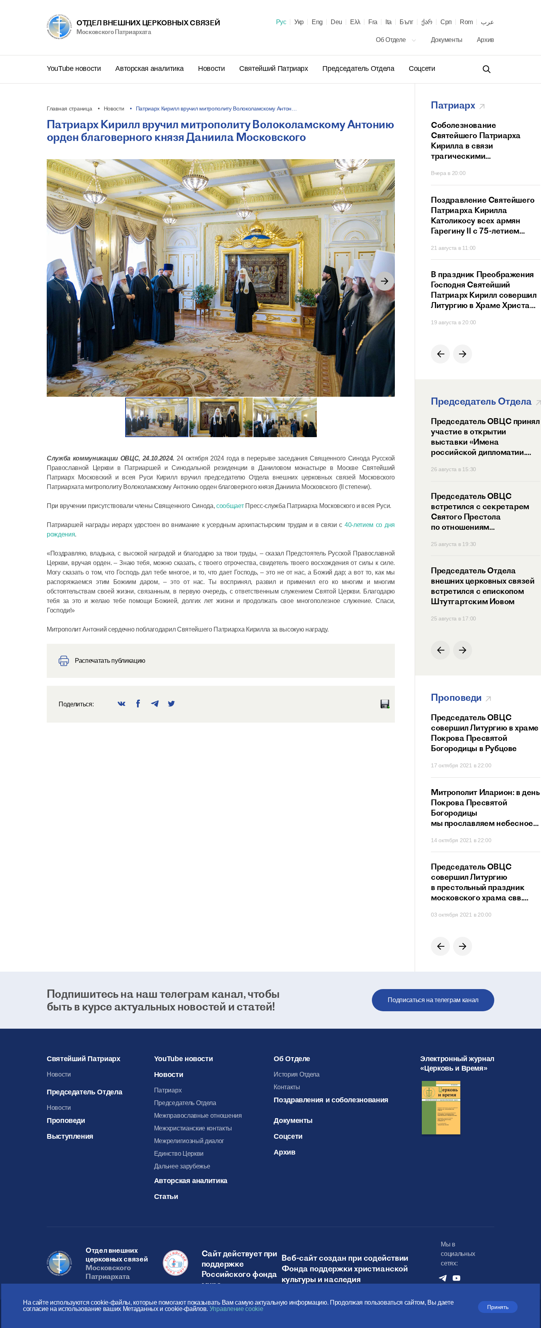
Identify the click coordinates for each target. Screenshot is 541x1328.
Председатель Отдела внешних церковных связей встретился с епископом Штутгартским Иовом (482, 585)
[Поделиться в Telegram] (155, 704)
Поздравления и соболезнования (331, 1100)
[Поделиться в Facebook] (138, 704)
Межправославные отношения (198, 1115)
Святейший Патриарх (274, 68)
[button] (384, 281)
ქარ (426, 22)
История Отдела (297, 1074)
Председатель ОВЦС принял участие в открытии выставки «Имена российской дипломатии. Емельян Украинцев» (485, 436)
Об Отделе (391, 39)
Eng (317, 22)
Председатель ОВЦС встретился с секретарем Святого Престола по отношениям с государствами (480, 511)
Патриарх (167, 1090)
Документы (447, 39)
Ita (388, 22)
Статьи (166, 1197)
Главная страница (69, 108)
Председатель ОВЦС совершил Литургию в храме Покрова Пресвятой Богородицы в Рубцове (485, 732)
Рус (281, 22)
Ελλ (355, 22)
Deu (336, 22)
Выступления (70, 1136)
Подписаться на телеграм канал (433, 1000)
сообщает (230, 505)
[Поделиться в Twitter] (171, 704)
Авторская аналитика (150, 68)
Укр (299, 22)
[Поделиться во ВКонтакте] (122, 704)
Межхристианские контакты (193, 1128)
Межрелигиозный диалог (189, 1141)
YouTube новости (75, 68)
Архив (485, 39)
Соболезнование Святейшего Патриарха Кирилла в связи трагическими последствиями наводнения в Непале (484, 140)
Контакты (287, 1087)
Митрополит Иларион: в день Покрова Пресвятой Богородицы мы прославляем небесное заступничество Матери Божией (485, 807)
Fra (372, 22)
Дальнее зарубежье (182, 1166)
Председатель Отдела (359, 68)
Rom (466, 22)
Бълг (406, 22)
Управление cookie (236, 1308)
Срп (446, 22)
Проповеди (66, 1120)
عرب (487, 22)
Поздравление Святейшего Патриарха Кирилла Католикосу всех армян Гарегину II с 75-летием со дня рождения (483, 215)
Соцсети (422, 68)
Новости (212, 68)
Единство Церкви (179, 1153)
